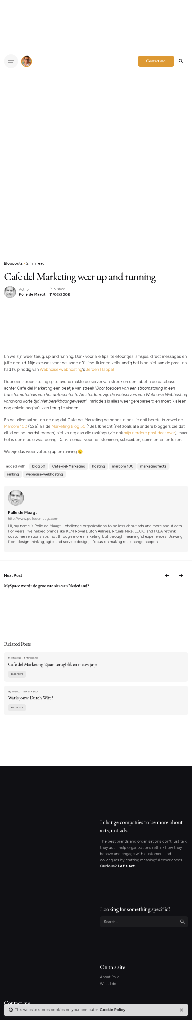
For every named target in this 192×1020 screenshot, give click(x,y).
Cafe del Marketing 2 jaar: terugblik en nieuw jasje (52, 664)
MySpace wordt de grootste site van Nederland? (46, 585)
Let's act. (127, 866)
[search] (182, 921)
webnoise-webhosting (44, 474)
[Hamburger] (11, 61)
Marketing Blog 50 (69, 426)
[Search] (181, 61)
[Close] (181, 1010)
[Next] (181, 575)
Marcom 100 (15, 426)
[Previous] (167, 575)
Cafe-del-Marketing (68, 466)
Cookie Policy (113, 1009)
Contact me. (156, 60)
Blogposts (13, 263)
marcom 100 (123, 466)
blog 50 (38, 466)
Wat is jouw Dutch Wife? (30, 697)
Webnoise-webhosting (61, 369)
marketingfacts (153, 466)
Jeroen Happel (100, 369)
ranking (13, 474)
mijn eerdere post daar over (149, 432)
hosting (98, 466)
